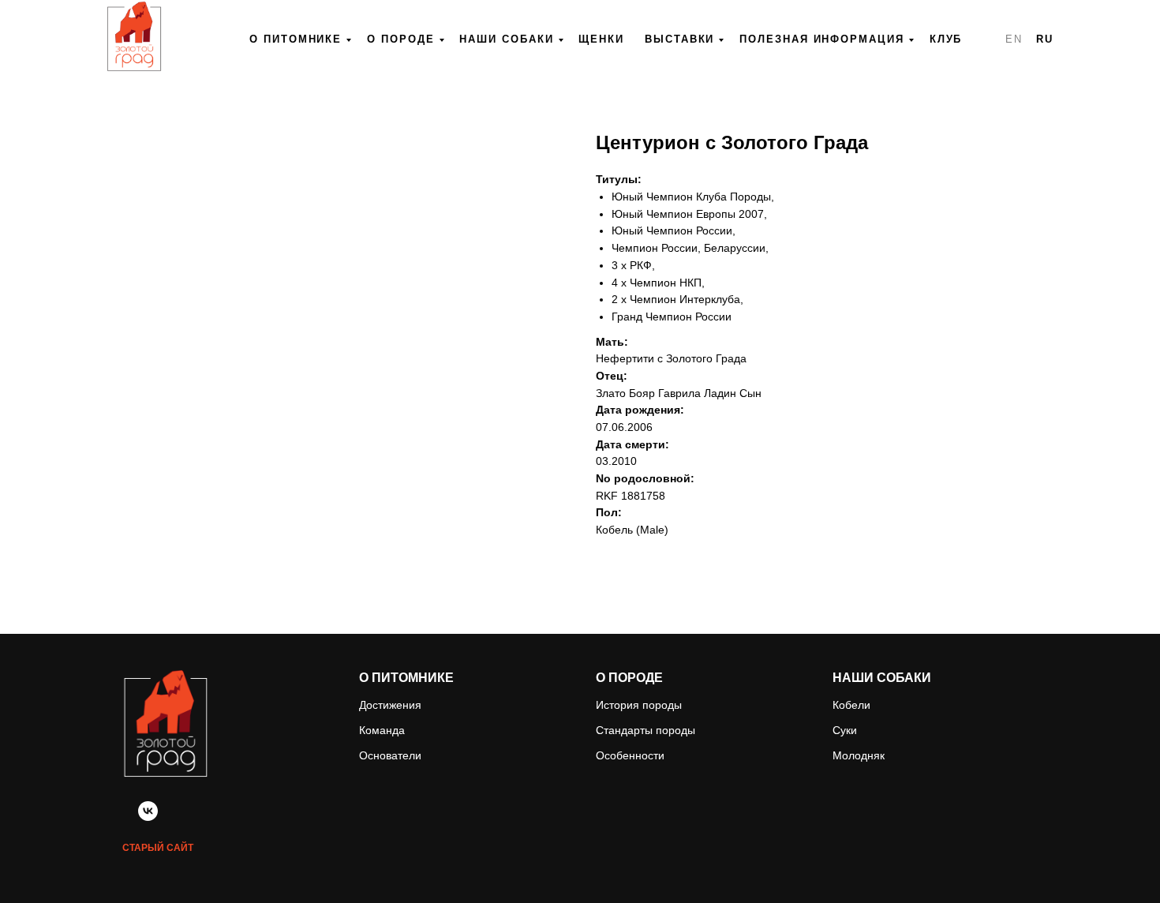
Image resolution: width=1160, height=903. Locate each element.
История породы (639, 705)
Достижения (390, 705)
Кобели (851, 705)
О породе (400, 39)
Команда (382, 730)
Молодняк (859, 755)
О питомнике (295, 39)
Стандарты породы (645, 730)
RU (1044, 39)
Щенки (601, 39)
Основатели (390, 755)
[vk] (148, 816)
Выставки (679, 39)
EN (1014, 39)
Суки (845, 730)
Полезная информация (821, 39)
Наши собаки (506, 39)
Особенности (630, 755)
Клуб (946, 39)
